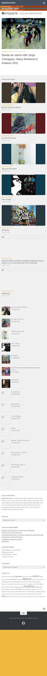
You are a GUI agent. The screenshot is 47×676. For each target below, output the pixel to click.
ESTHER (10, 581)
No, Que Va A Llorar (9, 138)
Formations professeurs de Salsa (12, 539)
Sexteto (28, 591)
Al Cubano (5, 230)
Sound (39, 594)
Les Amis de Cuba (7, 557)
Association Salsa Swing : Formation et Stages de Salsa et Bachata (22, 535)
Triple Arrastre (22, 596)
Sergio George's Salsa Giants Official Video (14, 591)
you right (39, 596)
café (30, 576)
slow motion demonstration (12, 594)
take (4, 596)
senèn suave (38, 589)
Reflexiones (6, 293)
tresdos (15, 596)
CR (11, 579)
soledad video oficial (25, 594)
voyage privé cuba (31, 596)
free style (16, 582)
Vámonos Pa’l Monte (9, 169)
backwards (25, 576)
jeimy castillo (32, 581)
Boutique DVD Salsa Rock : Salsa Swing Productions (18, 530)
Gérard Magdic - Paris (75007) (11, 550)
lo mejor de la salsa (18, 584)
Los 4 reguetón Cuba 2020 (31, 584)
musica (29, 586)
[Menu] (44, 3)
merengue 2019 (19, 587)
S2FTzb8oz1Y (19, 589)
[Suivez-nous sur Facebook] (23, 623)
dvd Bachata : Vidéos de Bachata (12, 537)
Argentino (18, 576)
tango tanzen (9, 596)
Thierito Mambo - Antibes (9, 554)
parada (36, 587)
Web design (5, 541)
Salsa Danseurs (7, 105)
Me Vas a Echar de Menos (11, 107)
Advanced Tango (8, 576)
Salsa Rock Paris (8, 3)
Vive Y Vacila (6, 199)
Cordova (7, 579)
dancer (27, 579)
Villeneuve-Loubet (7, 552)
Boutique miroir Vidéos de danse (12, 532)
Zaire (43, 596)
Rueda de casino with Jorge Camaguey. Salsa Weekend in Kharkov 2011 (20, 59)
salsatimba (27, 589)
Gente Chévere (24, 581)
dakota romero (17, 579)
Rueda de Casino (7, 51)
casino (35, 576)
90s (3, 576)
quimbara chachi (9, 589)
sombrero (34, 594)
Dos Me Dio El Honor (37, 579)
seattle (32, 589)
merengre (11, 587)
